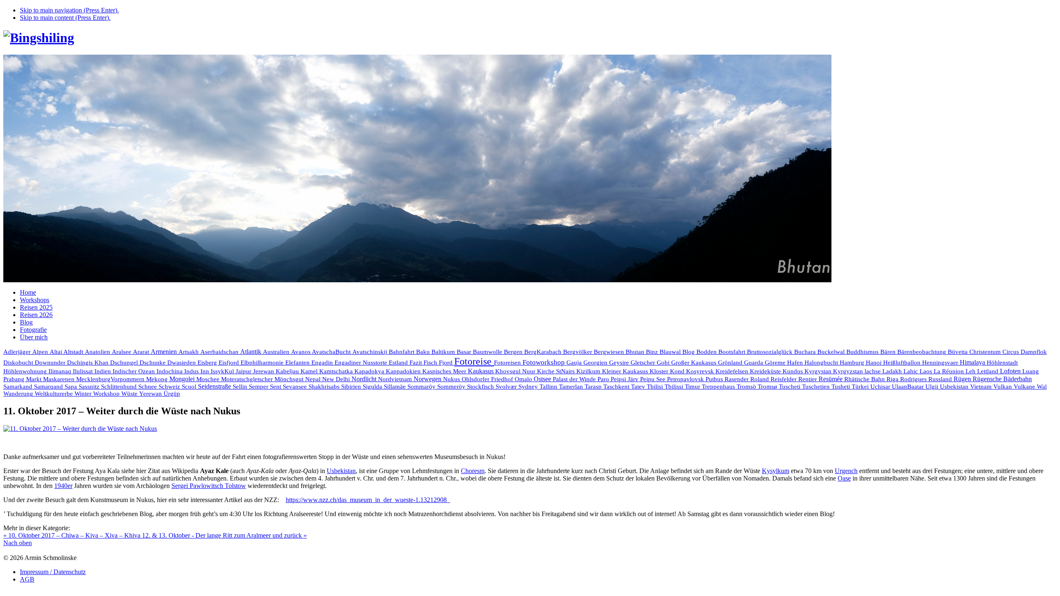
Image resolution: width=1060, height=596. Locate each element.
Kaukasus (481, 371)
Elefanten (298, 362)
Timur (693, 386)
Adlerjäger (17, 351)
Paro (604, 379)
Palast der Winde (575, 379)
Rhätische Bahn (865, 379)
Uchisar (881, 386)
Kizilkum (589, 371)
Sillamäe (395, 386)
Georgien (596, 362)
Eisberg (208, 362)
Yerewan (151, 393)
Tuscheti (790, 386)
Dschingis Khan (88, 362)
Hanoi (874, 362)
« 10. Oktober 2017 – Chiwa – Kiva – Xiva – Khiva (72, 535)
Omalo (524, 379)
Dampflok (1034, 351)
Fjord (446, 362)
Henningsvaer (941, 362)
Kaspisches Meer (445, 371)
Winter (84, 393)
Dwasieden (182, 362)
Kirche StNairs (556, 371)
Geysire (620, 362)
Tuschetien (816, 386)
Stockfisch (481, 386)
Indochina (170, 371)
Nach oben (17, 542)
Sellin (241, 386)
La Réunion (950, 371)
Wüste (130, 393)
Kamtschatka (336, 371)
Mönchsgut (290, 379)
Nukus (452, 379)
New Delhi (337, 379)
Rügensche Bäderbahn (1002, 378)
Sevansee (295, 386)
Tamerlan (572, 386)
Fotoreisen (508, 362)
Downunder (51, 362)
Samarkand (18, 386)
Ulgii (932, 386)
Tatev (639, 386)
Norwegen (428, 378)
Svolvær (507, 386)
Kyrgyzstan (849, 371)
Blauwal (671, 351)
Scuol (190, 386)
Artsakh (189, 351)
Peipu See (653, 379)
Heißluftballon (902, 362)
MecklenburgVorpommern (111, 379)
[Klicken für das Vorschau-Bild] (80, 428)
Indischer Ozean (135, 371)
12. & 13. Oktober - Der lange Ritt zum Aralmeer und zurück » (224, 535)
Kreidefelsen (733, 371)
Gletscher (644, 362)
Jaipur (244, 371)
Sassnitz (90, 386)
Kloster (660, 371)
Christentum (985, 351)
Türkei (861, 386)
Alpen (41, 351)
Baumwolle (488, 351)
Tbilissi (675, 386)
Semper (259, 386)
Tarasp (594, 386)
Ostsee (543, 378)
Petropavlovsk (686, 379)
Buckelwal (831, 351)
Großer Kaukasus (694, 362)
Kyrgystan (819, 371)
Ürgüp (172, 393)
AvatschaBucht (332, 351)
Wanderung (19, 393)
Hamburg (853, 362)
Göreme (776, 362)
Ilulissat (83, 371)
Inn (205, 371)
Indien (103, 371)
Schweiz (170, 386)
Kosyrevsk (701, 371)
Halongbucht (822, 362)
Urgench (846, 470)
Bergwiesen (610, 351)
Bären (888, 351)
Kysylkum (775, 470)
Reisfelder (784, 379)
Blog (689, 351)
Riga (893, 379)
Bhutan (636, 351)
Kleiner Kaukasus (626, 371)
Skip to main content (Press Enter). (65, 17)
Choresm (472, 470)
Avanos (301, 351)
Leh (971, 371)
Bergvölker (578, 351)
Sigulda (373, 386)
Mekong (157, 379)
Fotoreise (474, 361)
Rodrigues (914, 378)
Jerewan (264, 371)
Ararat (142, 351)
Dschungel (125, 362)
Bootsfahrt (732, 351)
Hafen (796, 362)
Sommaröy (422, 386)
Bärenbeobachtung (922, 351)
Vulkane (1025, 386)
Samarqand (49, 386)
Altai (56, 351)
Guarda (754, 362)
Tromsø (768, 386)
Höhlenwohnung (25, 371)
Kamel (310, 371)
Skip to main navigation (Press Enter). (69, 10)
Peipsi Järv (625, 379)
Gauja (574, 362)
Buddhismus (863, 351)
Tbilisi (656, 386)
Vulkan (1003, 386)
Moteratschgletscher (248, 379)
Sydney (529, 386)
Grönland (731, 362)
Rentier (808, 379)
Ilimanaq (60, 371)
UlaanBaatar (908, 386)
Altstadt (74, 351)
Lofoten (1011, 371)
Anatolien (98, 351)
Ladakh (892, 371)
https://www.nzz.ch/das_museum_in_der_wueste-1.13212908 (368, 499)
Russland (941, 378)
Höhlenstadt (1002, 362)
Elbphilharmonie (263, 362)
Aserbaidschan (220, 351)
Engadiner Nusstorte (362, 362)
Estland (399, 362)
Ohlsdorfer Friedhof (488, 379)
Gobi (664, 362)
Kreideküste (766, 371)
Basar (465, 351)
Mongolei (182, 378)
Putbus (715, 379)
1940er (63, 485)
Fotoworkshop (544, 362)
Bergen (514, 351)
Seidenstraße (215, 386)
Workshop (107, 393)
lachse (873, 371)
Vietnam (981, 386)
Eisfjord (230, 362)
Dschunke (153, 362)
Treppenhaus (719, 386)
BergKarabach (543, 351)
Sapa (72, 386)
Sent (276, 386)
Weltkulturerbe (55, 393)
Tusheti (841, 386)
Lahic (911, 371)
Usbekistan (955, 386)
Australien (277, 351)
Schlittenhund (119, 386)
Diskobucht (19, 362)
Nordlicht (365, 378)
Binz (653, 351)
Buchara (805, 351)
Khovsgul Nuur (516, 371)
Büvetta (958, 351)
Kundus (794, 371)
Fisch (431, 362)
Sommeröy (452, 386)
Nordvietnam (396, 378)
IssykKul (223, 371)
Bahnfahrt (402, 351)
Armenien (164, 352)
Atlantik (251, 351)
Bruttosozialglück (770, 351)
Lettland (988, 371)
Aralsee (122, 351)
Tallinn (549, 386)
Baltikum (444, 351)
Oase (844, 478)
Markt (34, 379)
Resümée (831, 378)
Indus (192, 371)
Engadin (323, 362)
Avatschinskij (370, 351)
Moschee (208, 379)
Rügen (963, 378)
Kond (678, 371)
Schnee (148, 386)
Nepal (313, 379)
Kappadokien (404, 371)
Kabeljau (288, 371)
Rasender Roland (748, 378)
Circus (1011, 351)
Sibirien (352, 386)
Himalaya (973, 362)
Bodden (707, 351)
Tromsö (747, 386)
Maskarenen (59, 378)
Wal (1042, 386)
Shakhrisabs (324, 386)
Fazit (417, 362)
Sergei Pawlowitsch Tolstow (208, 485)
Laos (927, 371)
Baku (423, 351)
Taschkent (617, 386)
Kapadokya (370, 371)
